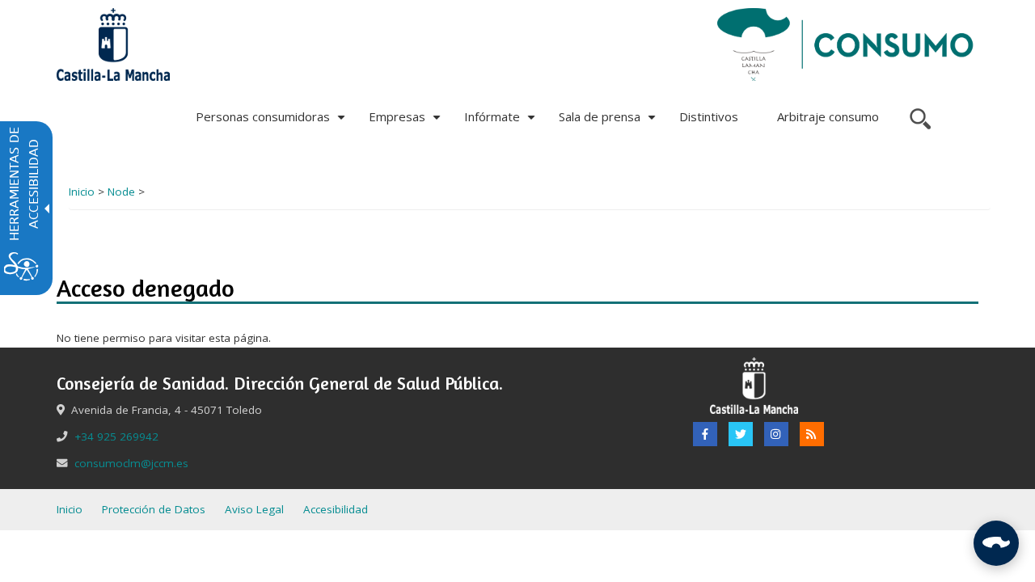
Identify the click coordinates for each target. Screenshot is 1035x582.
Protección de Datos (153, 509)
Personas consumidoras (272, 122)
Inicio (82, 191)
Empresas (407, 122)
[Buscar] (918, 117)
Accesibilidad (335, 509)
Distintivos (708, 116)
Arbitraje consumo (828, 116)
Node (121, 191)
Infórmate (501, 122)
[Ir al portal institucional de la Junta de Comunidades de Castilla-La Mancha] (113, 43)
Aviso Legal (254, 509)
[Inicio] (845, 43)
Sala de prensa (609, 122)
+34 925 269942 (116, 436)
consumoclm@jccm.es (131, 463)
